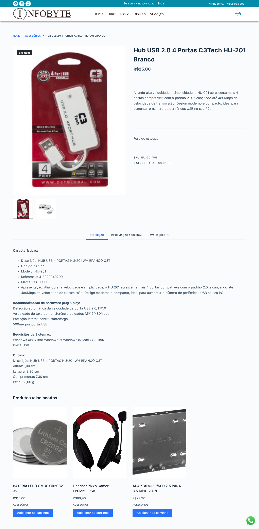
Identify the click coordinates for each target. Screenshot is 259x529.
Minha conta (216, 4)
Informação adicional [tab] (126, 235)
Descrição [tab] (97, 235)
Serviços (157, 14)
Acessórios (161, 163)
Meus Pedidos (235, 4)
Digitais (140, 14)
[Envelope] (21, 3)
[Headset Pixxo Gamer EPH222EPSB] (100, 442)
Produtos (117, 14)
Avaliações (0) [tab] (159, 235)
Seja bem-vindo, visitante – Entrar (144, 3)
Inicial (100, 14)
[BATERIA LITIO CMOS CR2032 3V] (40, 442)
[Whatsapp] (28, 3)
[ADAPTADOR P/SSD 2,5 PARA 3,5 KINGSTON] (159, 442)
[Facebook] (15, 3)
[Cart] (238, 14)
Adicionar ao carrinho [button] (33, 513)
